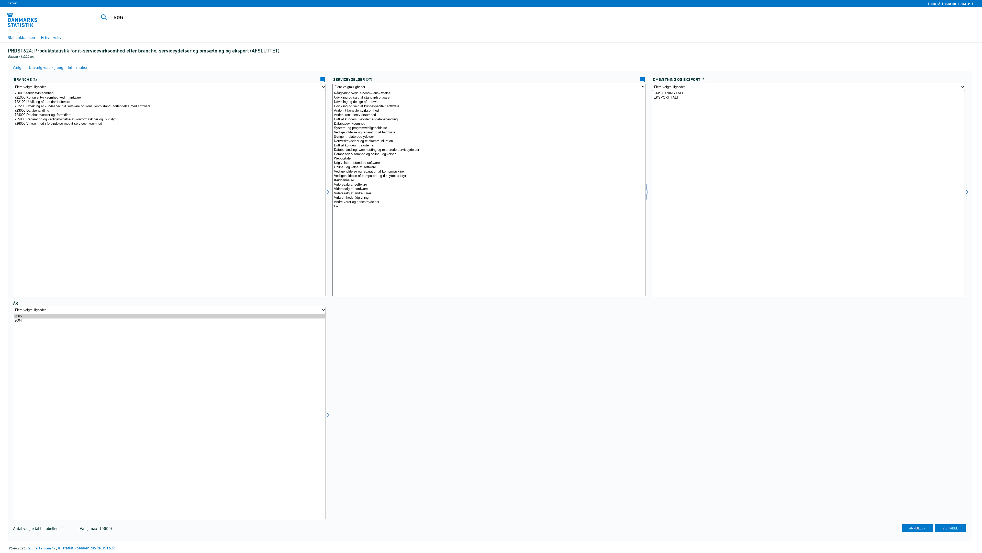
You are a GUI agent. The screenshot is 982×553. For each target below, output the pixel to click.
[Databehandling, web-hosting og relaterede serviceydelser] (488, 150)
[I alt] (488, 206)
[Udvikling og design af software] (488, 102)
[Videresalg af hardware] (488, 189)
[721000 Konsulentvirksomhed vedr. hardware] (169, 97)
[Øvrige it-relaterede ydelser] (488, 137)
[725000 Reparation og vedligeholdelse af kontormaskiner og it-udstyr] (169, 119)
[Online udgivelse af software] (488, 167)
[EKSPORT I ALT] (808, 97)
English (950, 4)
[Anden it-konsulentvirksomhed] (488, 111)
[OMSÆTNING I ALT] (808, 93)
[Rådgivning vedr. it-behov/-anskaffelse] (488, 93)
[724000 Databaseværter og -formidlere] (169, 115)
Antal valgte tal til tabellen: (37, 528)
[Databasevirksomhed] (488, 124)
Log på (935, 4)
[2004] (169, 320)
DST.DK (12, 3)
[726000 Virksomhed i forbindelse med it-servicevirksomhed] (169, 124)
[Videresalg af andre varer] (488, 193)
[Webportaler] (488, 158)
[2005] (169, 316)
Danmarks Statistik (40, 548)
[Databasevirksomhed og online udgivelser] (488, 154)
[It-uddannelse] (488, 180)
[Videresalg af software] (488, 185)
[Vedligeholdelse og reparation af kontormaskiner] (488, 171)
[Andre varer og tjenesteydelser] (488, 202)
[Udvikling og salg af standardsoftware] (488, 97)
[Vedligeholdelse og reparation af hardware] (488, 132)
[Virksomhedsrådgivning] (488, 198)
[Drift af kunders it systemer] (488, 145)
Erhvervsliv (51, 37)
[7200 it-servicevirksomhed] (169, 93)
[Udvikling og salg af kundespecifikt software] (488, 106)
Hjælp (965, 4)
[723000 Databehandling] (169, 111)
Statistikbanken (21, 37)
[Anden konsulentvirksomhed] (488, 115)
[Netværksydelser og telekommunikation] (488, 141)
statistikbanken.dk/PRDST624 (89, 548)
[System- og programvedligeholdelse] (488, 128)
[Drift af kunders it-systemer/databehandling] (488, 119)
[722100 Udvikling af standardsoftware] (169, 102)
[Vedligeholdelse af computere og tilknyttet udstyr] (488, 176)
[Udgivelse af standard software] (488, 163)
